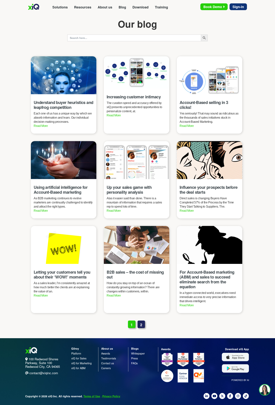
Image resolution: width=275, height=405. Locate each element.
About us (105, 7)
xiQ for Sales (78, 358)
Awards (105, 353)
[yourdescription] (207, 397)
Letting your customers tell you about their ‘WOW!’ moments (62, 274)
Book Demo (213, 6)
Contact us (107, 363)
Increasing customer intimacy (134, 96)
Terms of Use (91, 396)
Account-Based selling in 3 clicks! (204, 105)
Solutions (60, 7)
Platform (76, 353)
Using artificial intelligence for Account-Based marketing (61, 189)
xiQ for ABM (78, 368)
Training (161, 7)
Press (134, 358)
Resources (82, 7)
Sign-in (238, 6)
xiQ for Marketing (81, 363)
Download (140, 7)
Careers (106, 368)
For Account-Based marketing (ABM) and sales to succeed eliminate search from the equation (207, 279)
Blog (122, 7)
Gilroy (75, 348)
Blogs (135, 348)
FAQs (134, 363)
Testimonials (108, 358)
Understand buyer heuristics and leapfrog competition (63, 105)
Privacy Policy (111, 396)
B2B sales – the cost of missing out (135, 274)
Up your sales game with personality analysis (129, 189)
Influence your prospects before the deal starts (208, 189)
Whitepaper (138, 353)
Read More (41, 125)
